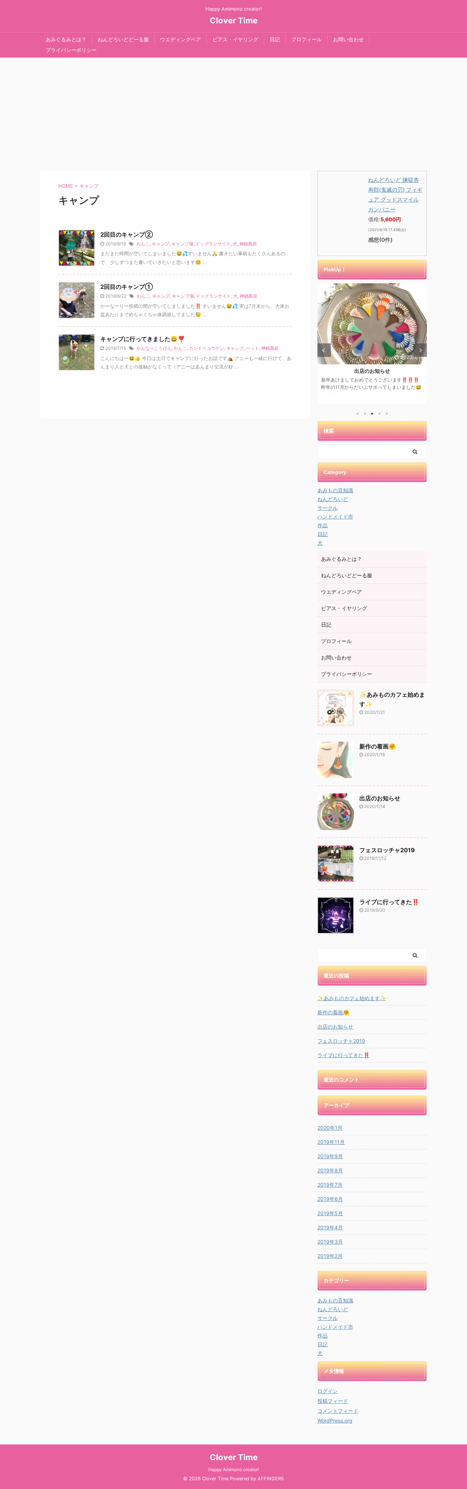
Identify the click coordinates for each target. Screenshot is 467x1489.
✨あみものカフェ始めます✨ (351, 998)
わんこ (143, 243)
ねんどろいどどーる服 (123, 39)
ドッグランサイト (213, 243)
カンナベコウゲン (206, 348)
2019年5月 (330, 1213)
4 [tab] (379, 413)
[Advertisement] (233, 112)
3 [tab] (372, 413)
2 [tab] (364, 413)
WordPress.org (334, 1420)
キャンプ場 (182, 243)
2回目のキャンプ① (126, 286)
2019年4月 (330, 1227)
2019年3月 (330, 1242)
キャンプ (160, 243)
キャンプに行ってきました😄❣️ (142, 338)
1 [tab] (357, 413)
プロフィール (306, 39)
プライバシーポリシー (71, 50)
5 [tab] (386, 413)
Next (420, 350)
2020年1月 (330, 1128)
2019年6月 (330, 1199)
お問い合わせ (348, 39)
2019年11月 (331, 1142)
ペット (252, 348)
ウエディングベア (180, 39)
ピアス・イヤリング (235, 39)
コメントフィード (337, 1411)
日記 (275, 39)
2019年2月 (330, 1256)
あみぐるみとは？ (66, 39)
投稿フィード (332, 1401)
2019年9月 (330, 1156)
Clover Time (234, 20)
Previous (324, 350)
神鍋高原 (248, 243)
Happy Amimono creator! (233, 1469)
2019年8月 (330, 1170)
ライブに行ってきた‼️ (389, 902)
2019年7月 (330, 1185)
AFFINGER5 (271, 1478)
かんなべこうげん (153, 348)
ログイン (327, 1391)
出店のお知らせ (329, 371)
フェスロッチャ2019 (387, 850)
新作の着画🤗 (377, 746)
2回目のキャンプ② (126, 234)
